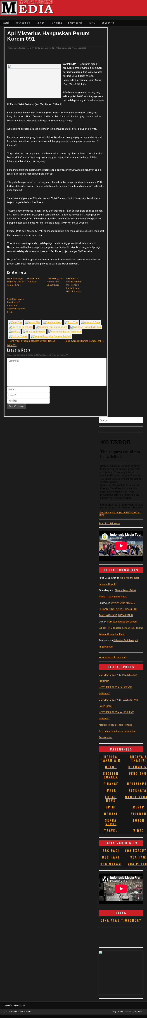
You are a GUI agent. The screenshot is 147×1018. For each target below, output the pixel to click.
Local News (111, 799)
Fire (54, 48)
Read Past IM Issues (109, 523)
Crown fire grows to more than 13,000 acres (55, 281)
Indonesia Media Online (21, 1011)
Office (58, 48)
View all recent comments (113, 657)
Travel (111, 830)
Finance (110, 784)
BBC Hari (111, 857)
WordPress (138, 1011)
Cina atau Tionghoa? (121, 920)
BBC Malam (110, 864)
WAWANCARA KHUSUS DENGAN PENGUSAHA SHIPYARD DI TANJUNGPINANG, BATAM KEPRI (118, 609)
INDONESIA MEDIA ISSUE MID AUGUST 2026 (120, 514)
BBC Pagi (111, 850)
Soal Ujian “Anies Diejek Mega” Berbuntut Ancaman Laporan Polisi (16, 305)
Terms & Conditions (14, 1005)
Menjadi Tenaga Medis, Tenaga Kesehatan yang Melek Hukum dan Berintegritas (117, 731)
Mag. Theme (118, 1011)
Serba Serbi (111, 822)
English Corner (111, 775)
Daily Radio (75, 23)
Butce (111, 767)
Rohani (111, 814)
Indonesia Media (24, 48)
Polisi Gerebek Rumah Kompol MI (84, 340)
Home (6, 23)
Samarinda (66, 48)
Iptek (111, 790)
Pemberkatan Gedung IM (33, 280)
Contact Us (22, 23)
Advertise (108, 23)
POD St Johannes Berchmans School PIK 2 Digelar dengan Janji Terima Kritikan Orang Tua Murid (121, 628)
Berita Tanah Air (42, 48)
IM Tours (56, 23)
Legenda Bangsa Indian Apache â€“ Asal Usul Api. (16, 281)
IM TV (92, 23)
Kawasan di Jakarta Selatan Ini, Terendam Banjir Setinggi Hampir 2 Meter (73, 285)
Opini (111, 807)
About (40, 23)
